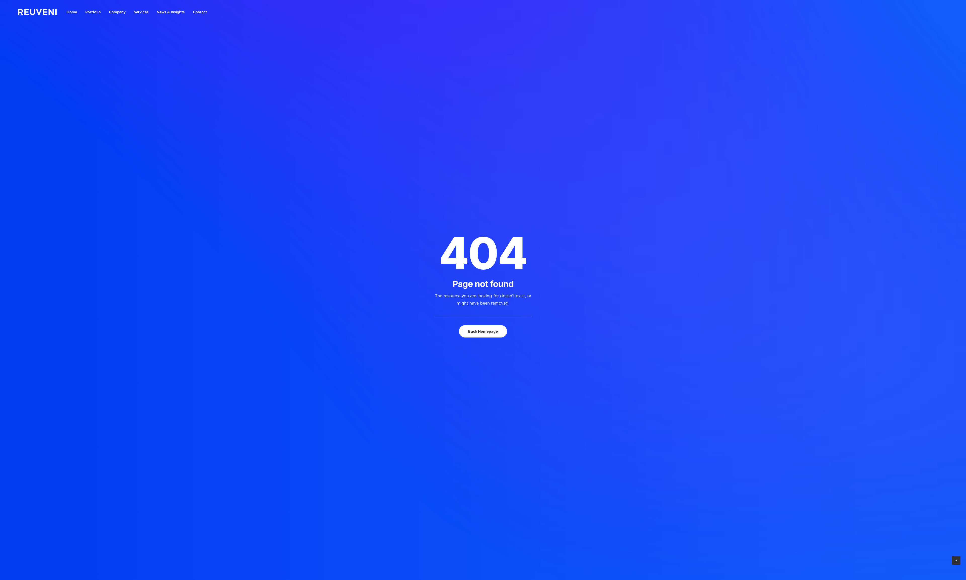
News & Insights (171, 12)
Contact (200, 12)
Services (141, 12)
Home (72, 12)
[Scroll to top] (956, 560)
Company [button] (117, 12)
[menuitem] (73, 12)
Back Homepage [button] (483, 331)
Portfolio (93, 12)
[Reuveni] (37, 12)
